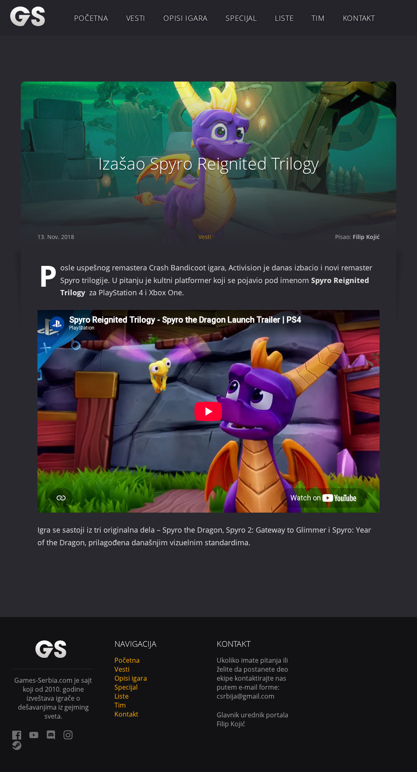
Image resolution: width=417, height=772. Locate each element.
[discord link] (50, 734)
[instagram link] (68, 734)
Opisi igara (185, 18)
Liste (284, 18)
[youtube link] (33, 734)
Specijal (241, 18)
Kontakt (359, 18)
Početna (91, 18)
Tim (318, 18)
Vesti (136, 18)
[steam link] (16, 745)
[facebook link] (16, 734)
